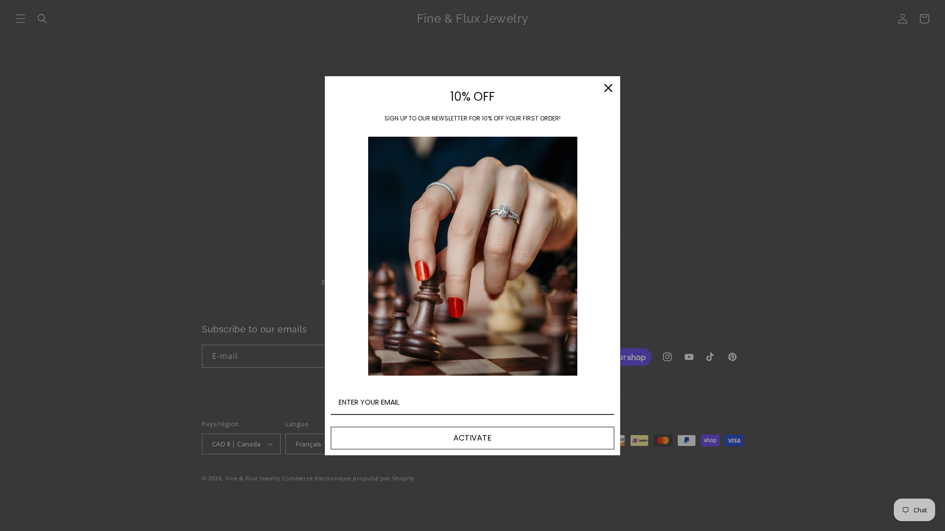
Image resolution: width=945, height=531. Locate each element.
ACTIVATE (472, 437)
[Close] (608, 88)
